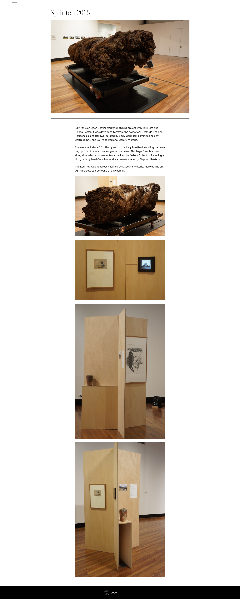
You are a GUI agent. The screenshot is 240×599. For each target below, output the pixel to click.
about (114, 592)
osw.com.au (118, 170)
